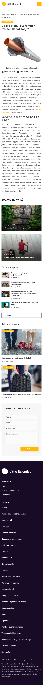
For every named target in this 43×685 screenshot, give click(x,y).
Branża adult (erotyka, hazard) (14, 514)
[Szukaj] (4, 315)
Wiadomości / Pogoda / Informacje (16, 639)
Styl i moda (6, 620)
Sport (4, 614)
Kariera (5, 551)
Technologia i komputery (12, 633)
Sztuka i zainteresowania (12, 627)
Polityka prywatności (10, 490)
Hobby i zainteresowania (12, 539)
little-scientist (9, 72)
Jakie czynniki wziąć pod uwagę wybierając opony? (21, 394)
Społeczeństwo (8, 608)
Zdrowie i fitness (9, 646)
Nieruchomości (8, 564)
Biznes (4, 507)
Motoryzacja (7, 558)
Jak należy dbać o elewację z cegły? (17, 228)
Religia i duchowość (10, 595)
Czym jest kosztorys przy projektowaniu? (20, 274)
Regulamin (6, 494)
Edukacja (5, 526)
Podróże (5, 570)
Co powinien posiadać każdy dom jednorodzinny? (23, 283)
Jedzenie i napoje (9, 545)
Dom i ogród (7, 520)
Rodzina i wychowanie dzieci (14, 602)
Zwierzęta (6, 652)
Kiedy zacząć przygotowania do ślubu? (16, 358)
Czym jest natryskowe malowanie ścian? (19, 257)
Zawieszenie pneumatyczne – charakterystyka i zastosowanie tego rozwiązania (24, 293)
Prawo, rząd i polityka (11, 577)
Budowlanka (7, 22)
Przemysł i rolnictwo (10, 583)
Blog (3, 487)
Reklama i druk (8, 589)
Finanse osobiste (9, 533)
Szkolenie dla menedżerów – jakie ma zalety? (24, 304)
